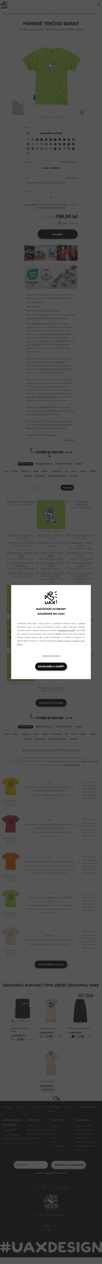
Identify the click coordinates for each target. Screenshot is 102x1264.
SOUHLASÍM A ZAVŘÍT (51, 666)
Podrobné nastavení (51, 655)
